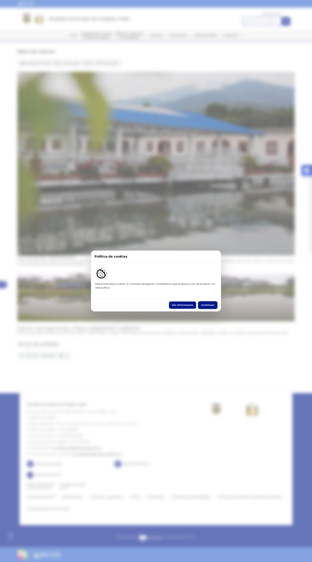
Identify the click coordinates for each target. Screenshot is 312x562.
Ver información (182, 304)
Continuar (207, 304)
